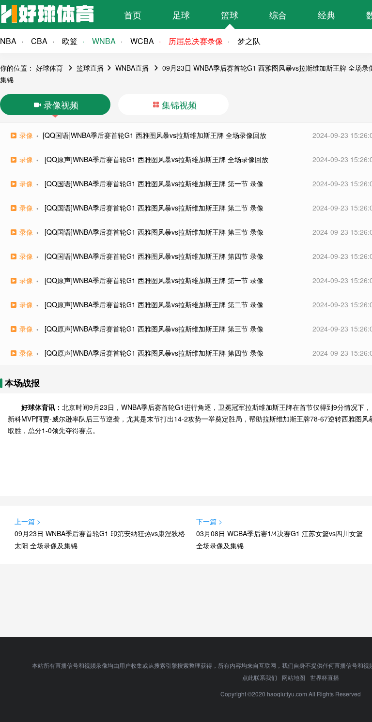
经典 (326, 14)
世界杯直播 (324, 677)
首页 (132, 14)
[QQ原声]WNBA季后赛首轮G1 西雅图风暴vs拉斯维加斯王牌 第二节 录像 (154, 304)
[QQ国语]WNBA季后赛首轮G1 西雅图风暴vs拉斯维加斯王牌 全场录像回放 (154, 135)
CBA (39, 40)
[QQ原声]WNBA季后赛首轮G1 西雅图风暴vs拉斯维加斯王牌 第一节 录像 (154, 280)
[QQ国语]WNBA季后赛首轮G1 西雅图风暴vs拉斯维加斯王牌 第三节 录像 (154, 232)
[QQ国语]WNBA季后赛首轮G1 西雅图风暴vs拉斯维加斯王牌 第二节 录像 (154, 207)
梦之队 (249, 40)
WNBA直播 (132, 68)
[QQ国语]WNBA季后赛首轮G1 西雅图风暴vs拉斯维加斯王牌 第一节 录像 (154, 183)
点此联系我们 (259, 677)
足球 (181, 14)
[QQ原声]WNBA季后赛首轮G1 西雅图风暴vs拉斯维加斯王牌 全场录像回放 (156, 159)
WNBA (104, 40)
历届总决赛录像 (196, 40)
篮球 (229, 14)
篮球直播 (90, 68)
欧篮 (70, 40)
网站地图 (293, 677)
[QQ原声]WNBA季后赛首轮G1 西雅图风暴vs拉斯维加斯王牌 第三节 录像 (154, 328)
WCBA (142, 40)
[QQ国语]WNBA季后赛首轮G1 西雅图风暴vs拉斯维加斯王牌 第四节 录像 (154, 256)
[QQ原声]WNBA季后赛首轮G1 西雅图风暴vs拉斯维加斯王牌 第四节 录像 (154, 353)
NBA (8, 40)
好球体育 (49, 68)
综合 (278, 14)
